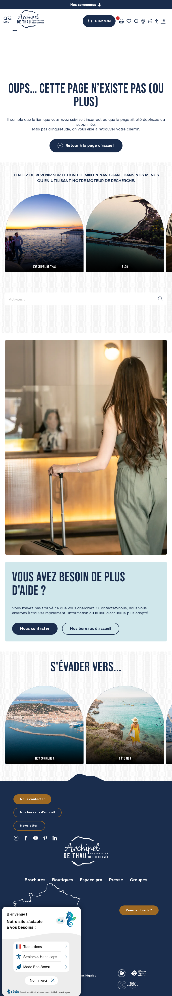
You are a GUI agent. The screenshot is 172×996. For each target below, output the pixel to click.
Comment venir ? (139, 910)
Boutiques (62, 880)
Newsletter (29, 825)
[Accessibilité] (156, 21)
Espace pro (91, 880)
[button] (136, 21)
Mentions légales (83, 975)
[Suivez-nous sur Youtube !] (36, 839)
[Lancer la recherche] (160, 298)
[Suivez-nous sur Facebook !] (26, 839)
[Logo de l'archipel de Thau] (86, 851)
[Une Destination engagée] (150, 21)
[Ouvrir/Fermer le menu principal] (7, 19)
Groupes (138, 880)
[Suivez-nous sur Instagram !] (17, 839)
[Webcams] (143, 21)
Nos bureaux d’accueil (37, 812)
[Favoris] (129, 21)
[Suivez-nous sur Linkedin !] (55, 839)
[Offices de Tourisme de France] (139, 973)
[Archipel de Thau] (30, 19)
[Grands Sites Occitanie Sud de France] (128, 985)
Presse (116, 880)
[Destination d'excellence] (122, 973)
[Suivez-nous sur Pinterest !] (46, 839)
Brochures (35, 880)
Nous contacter (32, 799)
